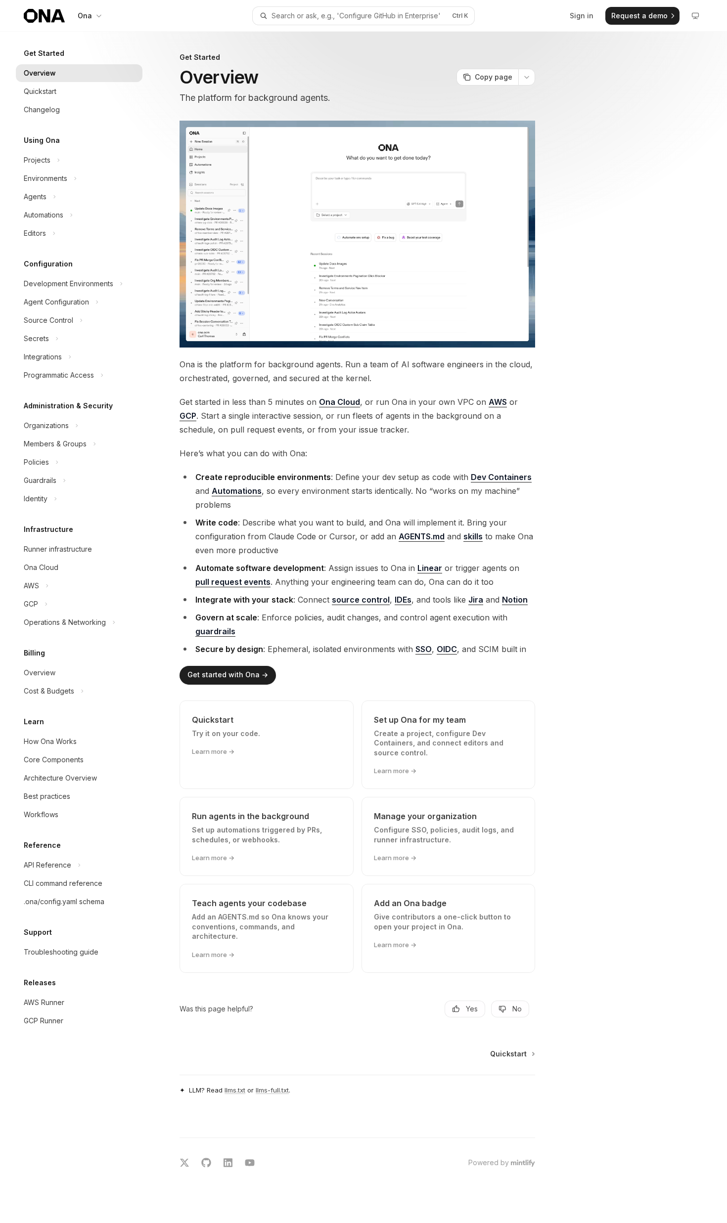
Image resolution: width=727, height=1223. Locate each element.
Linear (429, 568)
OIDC (447, 649)
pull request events (233, 582)
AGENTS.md (422, 536)
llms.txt (235, 1090)
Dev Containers (501, 477)
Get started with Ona (227, 674)
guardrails (215, 631)
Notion (515, 600)
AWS (498, 402)
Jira (475, 600)
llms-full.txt (272, 1090)
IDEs (403, 600)
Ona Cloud (339, 402)
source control (361, 600)
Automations (237, 491)
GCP (188, 416)
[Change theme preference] (695, 16)
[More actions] (526, 77)
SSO (423, 649)
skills (473, 536)
